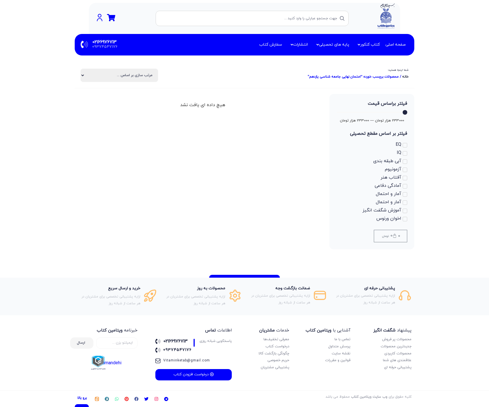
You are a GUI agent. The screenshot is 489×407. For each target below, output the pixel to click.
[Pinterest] (126, 399)
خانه (405, 76)
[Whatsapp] (116, 399)
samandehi (110, 363)
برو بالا (82, 397)
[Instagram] (156, 399)
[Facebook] (136, 399)
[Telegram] (166, 399)
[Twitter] (146, 399)
